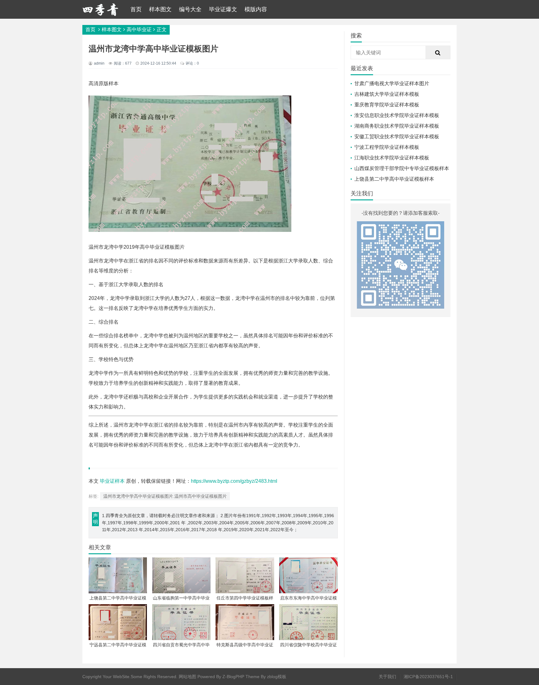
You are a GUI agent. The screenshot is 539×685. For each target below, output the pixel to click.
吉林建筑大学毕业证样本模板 (386, 94)
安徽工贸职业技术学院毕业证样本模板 (396, 136)
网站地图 (187, 676)
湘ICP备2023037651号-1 (428, 676)
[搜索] (437, 53)
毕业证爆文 (223, 9)
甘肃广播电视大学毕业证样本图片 (391, 83)
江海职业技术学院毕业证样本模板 (391, 157)
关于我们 (387, 676)
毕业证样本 (112, 481)
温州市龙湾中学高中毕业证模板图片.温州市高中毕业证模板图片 (165, 496)
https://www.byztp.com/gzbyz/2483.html (234, 481)
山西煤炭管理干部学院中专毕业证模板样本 (401, 168)
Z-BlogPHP (233, 676)
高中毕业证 (139, 29)
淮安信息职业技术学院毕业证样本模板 (396, 115)
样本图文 (160, 9)
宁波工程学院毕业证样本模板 (386, 147)
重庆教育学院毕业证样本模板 (386, 104)
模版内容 (256, 9)
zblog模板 (276, 676)
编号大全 (190, 9)
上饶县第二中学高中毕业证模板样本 (394, 179)
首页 (136, 9)
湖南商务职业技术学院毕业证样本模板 (396, 126)
